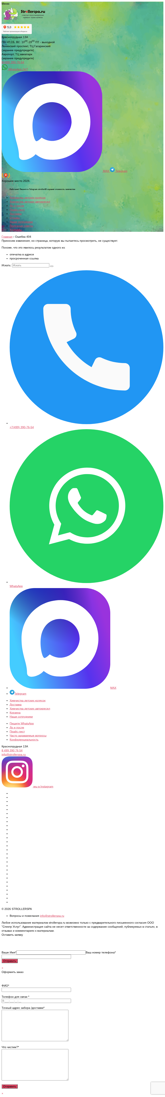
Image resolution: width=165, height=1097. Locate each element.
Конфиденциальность (24, 739)
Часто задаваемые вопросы (28, 735)
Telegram (121, 171)
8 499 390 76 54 (12, 750)
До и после (17, 205)
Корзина (15, 712)
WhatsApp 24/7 (18, 69)
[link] (82, 178)
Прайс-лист (17, 209)
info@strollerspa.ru (14, 754)
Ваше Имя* (9, 952)
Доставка (16, 213)
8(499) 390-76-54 (13, 62)
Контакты (16, 229)
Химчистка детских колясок (27, 197)
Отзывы (15, 217)
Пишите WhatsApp (22, 723)
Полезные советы (21, 225)
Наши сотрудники (21, 221)
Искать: (6, 265)
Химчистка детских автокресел (30, 201)
